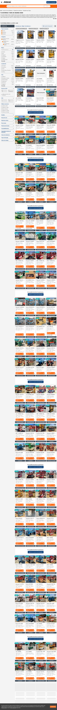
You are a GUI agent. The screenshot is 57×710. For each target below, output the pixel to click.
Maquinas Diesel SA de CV (20, 48)
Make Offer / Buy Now (18, 226)
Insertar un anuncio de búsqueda (36, 112)
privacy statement (13, 707)
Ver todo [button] (3, 61)
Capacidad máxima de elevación (6, 132)
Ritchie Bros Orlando (20, 375)
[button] (7, 26)
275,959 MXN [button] (18, 104)
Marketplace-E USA (20, 230)
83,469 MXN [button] (49, 335)
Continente (3, 63)
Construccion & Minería (8, 10)
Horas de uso (4, 117)
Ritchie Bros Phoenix (51, 375)
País (2, 74)
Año (2, 98)
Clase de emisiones (5, 134)
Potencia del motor (5, 125)
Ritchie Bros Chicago (20, 249)
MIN (2, 90)
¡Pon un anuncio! (52, 2)
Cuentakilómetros (5, 128)
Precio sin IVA (4, 88)
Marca (2, 47)
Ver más (54, 18)
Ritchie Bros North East (30, 441)
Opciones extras (4, 120)
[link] (20, 34)
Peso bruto (3, 123)
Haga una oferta (49, 104)
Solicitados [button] (18, 46)
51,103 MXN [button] (18, 228)
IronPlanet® (51, 106)
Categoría (3, 36)
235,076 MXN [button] (29, 228)
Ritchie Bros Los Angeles (41, 249)
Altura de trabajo (4, 140)
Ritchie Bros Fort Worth (51, 230)
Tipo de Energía (4, 137)
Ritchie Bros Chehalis (30, 315)
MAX (9, 90)
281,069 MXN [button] (50, 85)
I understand (53, 706)
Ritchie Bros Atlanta (30, 612)
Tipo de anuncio (4, 28)
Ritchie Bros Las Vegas (41, 288)
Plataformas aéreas (18, 10)
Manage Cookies (4, 707)
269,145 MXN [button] (39, 85)
